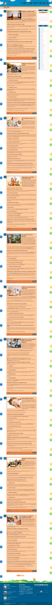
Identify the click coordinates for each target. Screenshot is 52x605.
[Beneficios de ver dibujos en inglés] (14, 15)
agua (22, 586)
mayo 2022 (41, 36)
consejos (20, 589)
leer (20, 593)
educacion (23, 58)
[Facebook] (47, 0)
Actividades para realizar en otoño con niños (11, 592)
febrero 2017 (42, 67)
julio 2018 (41, 54)
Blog (42, 3)
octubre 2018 (42, 53)
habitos (23, 229)
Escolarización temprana (21, 590)
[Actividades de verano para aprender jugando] (14, 462)
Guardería (26, 58)
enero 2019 (41, 50)
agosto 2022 (41, 32)
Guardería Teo (10, 50)
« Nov (35, 595)
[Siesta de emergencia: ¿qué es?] (14, 403)
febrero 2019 (42, 49)
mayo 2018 (41, 57)
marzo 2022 (41, 39)
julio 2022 (41, 33)
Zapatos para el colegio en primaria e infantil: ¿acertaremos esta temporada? (29, 341)
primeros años (28, 113)
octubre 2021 (42, 43)
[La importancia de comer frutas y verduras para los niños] (14, 181)
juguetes (30, 510)
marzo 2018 (41, 60)
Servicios (33, 3)
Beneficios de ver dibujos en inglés (28, 11)
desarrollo (20, 58)
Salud (30, 172)
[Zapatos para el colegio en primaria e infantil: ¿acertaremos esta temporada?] (14, 343)
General (11, 112)
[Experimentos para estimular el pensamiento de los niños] (14, 520)
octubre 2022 (42, 29)
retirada (20, 594)
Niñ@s (28, 58)
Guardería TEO (10, 164)
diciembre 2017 (42, 64)
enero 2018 (41, 63)
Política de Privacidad (21, 603)
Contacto (46, 3)
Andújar (9, 58)
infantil (25, 229)
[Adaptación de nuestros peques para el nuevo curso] (14, 291)
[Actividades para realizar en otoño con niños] (14, 67)
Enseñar (17, 392)
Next (23, 575)
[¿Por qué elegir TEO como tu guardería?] (14, 238)
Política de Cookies (24, 603)
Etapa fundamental (26, 590)
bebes (11, 58)
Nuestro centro (38, 3)
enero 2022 (41, 42)
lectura (19, 593)
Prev (17, 575)
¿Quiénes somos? (27, 3)
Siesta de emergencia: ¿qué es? (27, 398)
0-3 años (9, 229)
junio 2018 (41, 56)
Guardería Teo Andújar (12, 272)
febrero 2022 (42, 40)
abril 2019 (41, 47)
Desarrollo (11, 57)
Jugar (28, 334)
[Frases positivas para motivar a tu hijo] (14, 122)
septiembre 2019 (42, 46)
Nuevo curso (30, 334)
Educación (11, 280)
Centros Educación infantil (15, 58)
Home (4, 8)
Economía (26, 589)
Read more (34, 57)
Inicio (23, 3)
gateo (29, 590)
